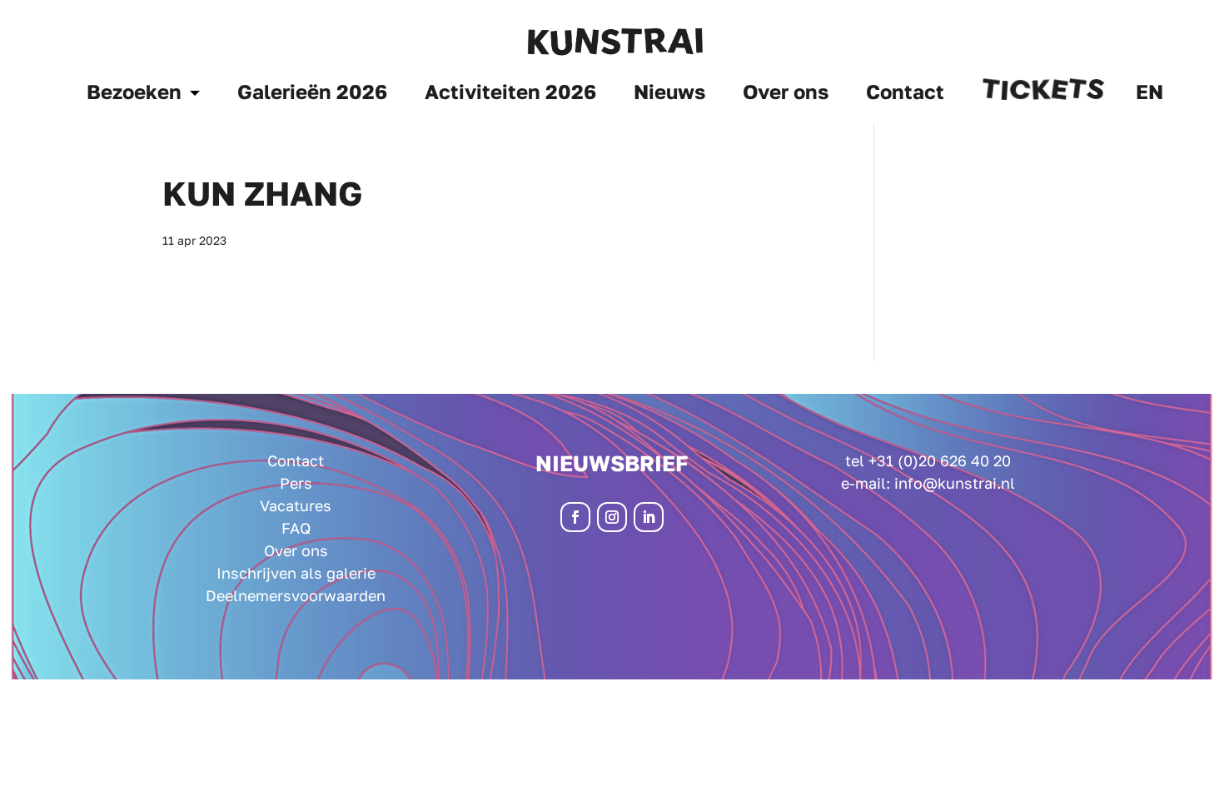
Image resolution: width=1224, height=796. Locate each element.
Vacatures (295, 505)
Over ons (785, 94)
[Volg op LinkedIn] (649, 517)
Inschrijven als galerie (296, 573)
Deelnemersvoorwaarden (296, 595)
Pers (296, 483)
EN (1149, 94)
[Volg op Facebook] (575, 517)
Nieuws (669, 94)
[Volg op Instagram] (612, 517)
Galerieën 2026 (312, 94)
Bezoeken (134, 94)
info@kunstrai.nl (954, 483)
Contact (905, 94)
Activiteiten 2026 (510, 94)
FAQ (296, 528)
